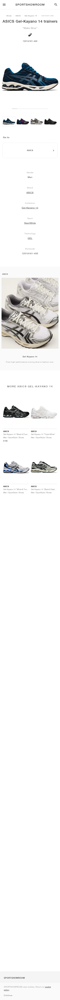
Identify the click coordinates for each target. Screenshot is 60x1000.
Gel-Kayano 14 (31, 16)
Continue (8, 995)
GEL (30, 238)
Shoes (9, 16)
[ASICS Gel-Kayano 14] (9, 122)
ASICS (18, 16)
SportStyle (30, 223)
